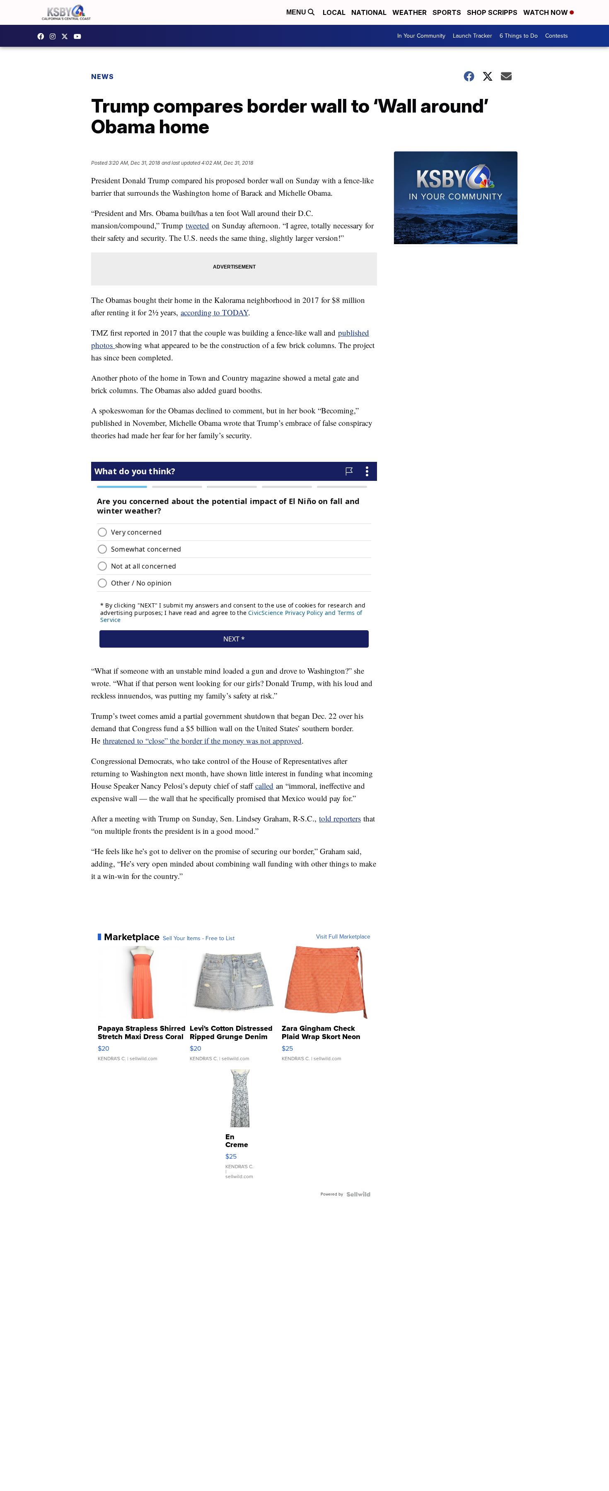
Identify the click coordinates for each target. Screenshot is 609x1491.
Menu (297, 12)
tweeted (197, 225)
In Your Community (421, 35)
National (369, 12)
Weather (409, 12)
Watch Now (546, 12)
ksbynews (42, 36)
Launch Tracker (472, 35)
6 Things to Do (519, 35)
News (102, 76)
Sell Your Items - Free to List (198, 938)
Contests (556, 35)
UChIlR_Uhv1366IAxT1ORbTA (79, 36)
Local (334, 12)
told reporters (340, 818)
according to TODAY (214, 312)
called (264, 785)
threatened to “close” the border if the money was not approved (202, 740)
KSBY (66, 36)
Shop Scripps (492, 12)
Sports (447, 12)
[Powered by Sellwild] (358, 1194)
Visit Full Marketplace (343, 937)
